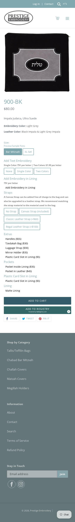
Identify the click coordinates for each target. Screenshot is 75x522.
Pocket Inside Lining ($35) (20, 266)
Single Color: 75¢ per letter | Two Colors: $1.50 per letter (32, 165)
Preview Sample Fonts (14, 145)
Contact (48, 4)
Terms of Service (18, 441)
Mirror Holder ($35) (16, 252)
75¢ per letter (11, 183)
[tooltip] (68, 311)
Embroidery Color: (15, 126)
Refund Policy (16, 450)
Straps (36, 199)
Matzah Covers (16, 379)
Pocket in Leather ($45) (18, 271)
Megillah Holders (18, 388)
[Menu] (67, 18)
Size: (14, 144)
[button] (37, 310)
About (11, 412)
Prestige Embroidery (40, 510)
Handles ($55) (13, 238)
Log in (36, 4)
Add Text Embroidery (32, 163)
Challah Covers (17, 369)
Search (11, 431)
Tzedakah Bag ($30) (16, 243)
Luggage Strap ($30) (16, 248)
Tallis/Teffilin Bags (19, 351)
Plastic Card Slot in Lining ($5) (22, 257)
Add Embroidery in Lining (20, 187)
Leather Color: (12, 131)
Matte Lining (12, 290)
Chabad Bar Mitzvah (20, 360)
